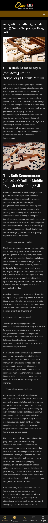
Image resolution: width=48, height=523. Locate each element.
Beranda (5, 521)
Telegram (43, 521)
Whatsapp (14, 521)
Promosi (33, 521)
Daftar (24, 521)
